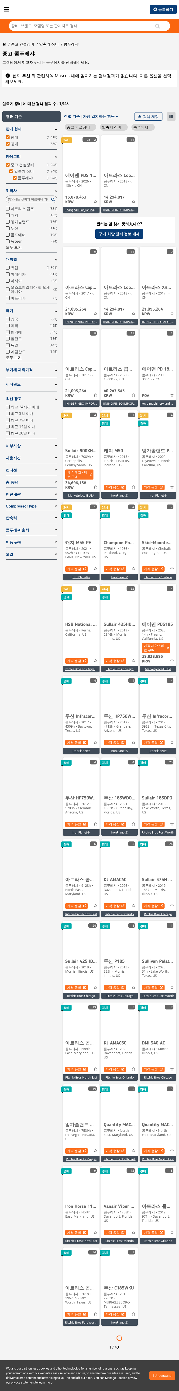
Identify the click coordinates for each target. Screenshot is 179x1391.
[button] (31, 116)
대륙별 (11, 259)
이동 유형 (14, 542)
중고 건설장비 (22, 44)
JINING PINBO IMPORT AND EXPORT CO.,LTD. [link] (134, 210)
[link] (81, 152)
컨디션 (11, 470)
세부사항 (13, 446)
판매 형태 (14, 129)
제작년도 (13, 384)
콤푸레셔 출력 (17, 530)
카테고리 (13, 156)
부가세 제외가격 (19, 370)
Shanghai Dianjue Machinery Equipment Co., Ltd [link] (98, 210)
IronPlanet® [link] (119, 495)
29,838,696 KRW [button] (152, 659)
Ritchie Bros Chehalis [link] (158, 577)
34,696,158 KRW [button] (75, 485)
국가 (9, 311)
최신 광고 (14, 399)
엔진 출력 (14, 494)
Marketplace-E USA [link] (81, 495)
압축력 (11, 518)
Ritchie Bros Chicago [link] (120, 669)
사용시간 (13, 458)
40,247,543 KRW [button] (114, 393)
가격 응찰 (113, 487)
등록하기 (165, 9)
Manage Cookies (116, 1378)
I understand (162, 1375)
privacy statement (22, 1382)
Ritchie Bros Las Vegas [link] (81, 1159)
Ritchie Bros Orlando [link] (119, 914)
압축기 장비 (49, 44)
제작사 (11, 191)
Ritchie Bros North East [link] (81, 914)
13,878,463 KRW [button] (75, 199)
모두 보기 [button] (14, 247)
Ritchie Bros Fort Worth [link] (158, 832)
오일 (9, 554)
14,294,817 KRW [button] (114, 199)
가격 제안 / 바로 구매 (77, 474)
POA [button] (145, 396)
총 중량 (12, 482)
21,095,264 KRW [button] (75, 311)
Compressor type (21, 506)
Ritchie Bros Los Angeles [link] (81, 669)
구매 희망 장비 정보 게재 (119, 233)
